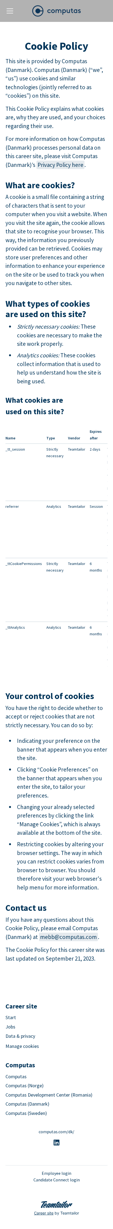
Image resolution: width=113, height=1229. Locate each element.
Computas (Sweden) (26, 1113)
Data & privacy (20, 1036)
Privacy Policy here (60, 165)
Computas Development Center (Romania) (48, 1095)
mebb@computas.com (68, 937)
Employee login (56, 1173)
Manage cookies (22, 1046)
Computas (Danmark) (27, 1104)
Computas (16, 1076)
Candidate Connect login (56, 1179)
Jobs (10, 1027)
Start (10, 1017)
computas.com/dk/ (56, 1131)
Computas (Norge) (24, 1085)
